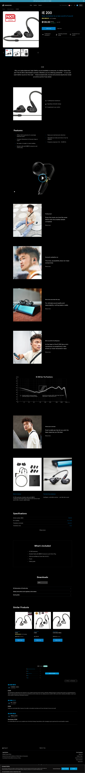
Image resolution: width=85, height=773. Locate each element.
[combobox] (75, 5)
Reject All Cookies (65, 768)
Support (40, 5)
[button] (71, 5)
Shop (31, 5)
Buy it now (60, 28)
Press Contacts (79, 759)
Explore (35, 5)
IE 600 (16, 632)
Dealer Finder (80, 756)
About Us (81, 754)
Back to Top (42, 748)
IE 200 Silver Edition (57, 632)
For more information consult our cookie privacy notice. (11, 771)
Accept (73, 768)
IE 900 (35, 632)
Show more (48, 225)
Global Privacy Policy (6, 754)
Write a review (52, 673)
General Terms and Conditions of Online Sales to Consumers (15, 756)
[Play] (15, 192)
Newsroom (80, 761)
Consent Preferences (56, 768)
